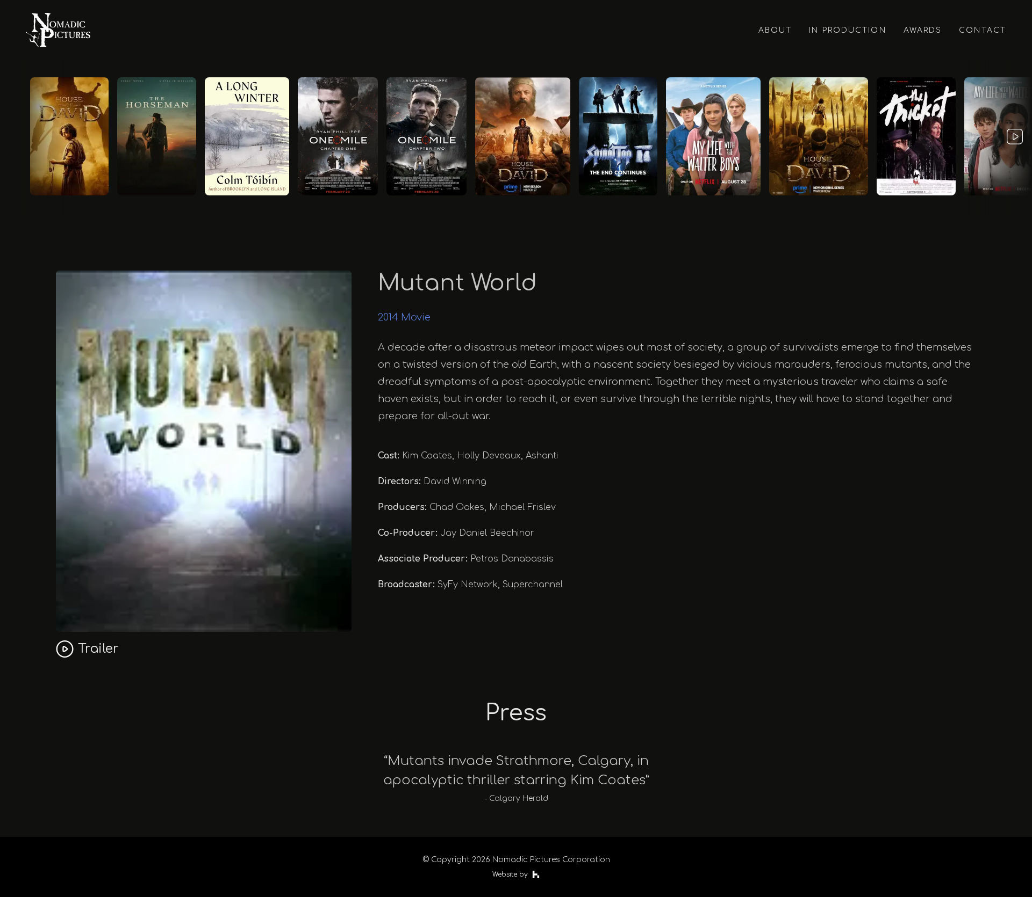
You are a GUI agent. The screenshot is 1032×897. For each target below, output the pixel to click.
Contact (982, 30)
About (775, 30)
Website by (510, 874)
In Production (847, 30)
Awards (923, 30)
